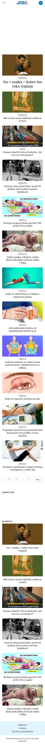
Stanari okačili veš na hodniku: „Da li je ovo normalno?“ (22, 153)
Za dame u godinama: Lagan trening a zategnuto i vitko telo (22, 468)
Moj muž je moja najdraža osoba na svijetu (22, 119)
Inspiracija (22, 78)
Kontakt (22, 725)
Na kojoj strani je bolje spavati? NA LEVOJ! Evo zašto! (22, 224)
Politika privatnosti (22, 731)
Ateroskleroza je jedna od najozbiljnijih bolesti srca (22, 329)
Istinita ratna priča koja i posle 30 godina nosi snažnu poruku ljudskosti (22, 189)
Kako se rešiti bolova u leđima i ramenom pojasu (22, 295)
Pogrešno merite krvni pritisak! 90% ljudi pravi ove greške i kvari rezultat (22, 432)
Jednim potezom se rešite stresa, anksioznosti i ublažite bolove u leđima (22, 364)
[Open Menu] (4, 1)
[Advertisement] (22, 29)
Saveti (22, 149)
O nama (22, 728)
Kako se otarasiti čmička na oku (22, 398)
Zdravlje (22, 220)
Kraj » (38, 479)
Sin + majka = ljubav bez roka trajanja (22, 83)
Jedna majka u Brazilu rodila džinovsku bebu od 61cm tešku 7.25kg (22, 260)
